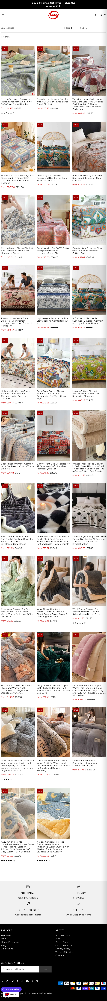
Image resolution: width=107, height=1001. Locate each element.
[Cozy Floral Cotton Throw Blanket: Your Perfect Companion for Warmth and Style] (53, 363)
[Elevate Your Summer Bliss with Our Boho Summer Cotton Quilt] (89, 220)
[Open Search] (96, 15)
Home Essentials (10, 942)
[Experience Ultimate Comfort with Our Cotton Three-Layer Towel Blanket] (53, 71)
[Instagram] (7, 981)
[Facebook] (2, 981)
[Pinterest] (17, 981)
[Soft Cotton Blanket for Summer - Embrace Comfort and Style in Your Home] (89, 290)
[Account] (101, 15)
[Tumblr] (22, 981)
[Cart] (105, 15)
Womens (6, 935)
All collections (62, 935)
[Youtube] (27, 981)
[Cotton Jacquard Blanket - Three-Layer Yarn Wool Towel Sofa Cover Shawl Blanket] (18, 71)
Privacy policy (62, 948)
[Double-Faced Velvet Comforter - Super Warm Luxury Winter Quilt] (89, 732)
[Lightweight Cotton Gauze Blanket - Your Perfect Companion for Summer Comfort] (18, 363)
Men (3, 938)
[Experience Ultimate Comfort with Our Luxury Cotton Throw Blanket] (18, 435)
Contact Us (61, 955)
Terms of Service (64, 952)
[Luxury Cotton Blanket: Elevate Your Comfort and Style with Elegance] (89, 363)
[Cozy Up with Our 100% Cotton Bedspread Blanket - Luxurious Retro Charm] (53, 220)
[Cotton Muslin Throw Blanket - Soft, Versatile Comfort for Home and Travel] (18, 220)
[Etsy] (37, 981)
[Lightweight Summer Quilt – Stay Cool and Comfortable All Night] (53, 290)
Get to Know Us (64, 945)
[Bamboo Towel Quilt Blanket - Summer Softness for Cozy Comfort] (89, 147)
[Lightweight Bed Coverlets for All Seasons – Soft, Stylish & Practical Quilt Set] (53, 435)
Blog (3, 945)
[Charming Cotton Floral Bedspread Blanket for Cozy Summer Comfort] (53, 147)
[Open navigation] (23, 15)
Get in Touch (62, 942)
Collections (7, 948)
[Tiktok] (32, 981)
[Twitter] (13, 981)
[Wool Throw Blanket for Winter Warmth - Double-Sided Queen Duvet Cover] (89, 581)
